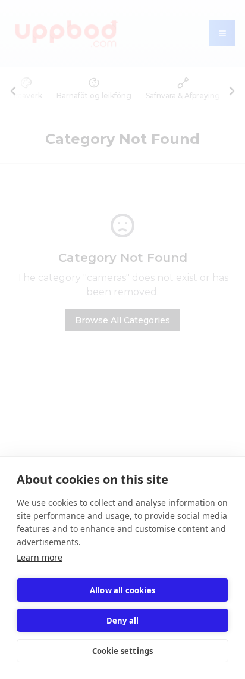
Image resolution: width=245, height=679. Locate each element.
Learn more (39, 557)
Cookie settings (122, 651)
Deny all (122, 620)
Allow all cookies (122, 590)
